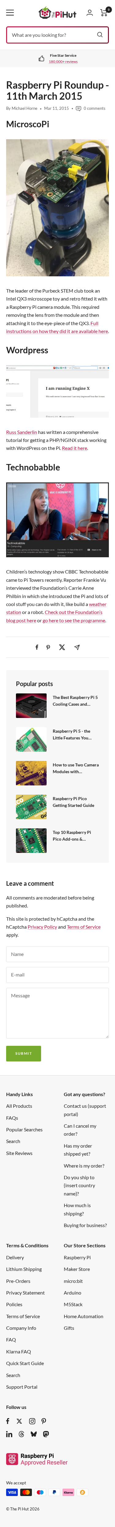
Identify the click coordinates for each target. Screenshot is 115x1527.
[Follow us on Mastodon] (46, 1434)
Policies (14, 1304)
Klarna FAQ (18, 1351)
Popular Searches (24, 1129)
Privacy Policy (42, 927)
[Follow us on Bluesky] (34, 1434)
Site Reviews (19, 1153)
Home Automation (83, 1316)
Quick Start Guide (25, 1363)
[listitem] (37, 647)
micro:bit (73, 1281)
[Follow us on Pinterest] (43, 1421)
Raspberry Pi (77, 1257)
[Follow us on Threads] (21, 1434)
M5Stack (73, 1304)
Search (13, 1141)
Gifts (69, 1328)
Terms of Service (84, 927)
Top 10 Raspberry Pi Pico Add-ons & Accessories (72, 836)
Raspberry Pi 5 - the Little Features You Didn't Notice (71, 734)
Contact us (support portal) (85, 1110)
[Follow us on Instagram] (32, 1421)
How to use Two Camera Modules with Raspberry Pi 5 (76, 768)
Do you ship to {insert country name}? (79, 1185)
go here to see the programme (74, 620)
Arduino (72, 1292)
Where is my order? (84, 1165)
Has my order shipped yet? (78, 1150)
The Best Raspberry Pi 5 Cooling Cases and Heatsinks (75, 701)
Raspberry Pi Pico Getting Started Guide (73, 802)
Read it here (74, 448)
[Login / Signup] (89, 13)
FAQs (12, 1118)
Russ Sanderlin (21, 432)
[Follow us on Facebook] (8, 1421)
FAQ (11, 1339)
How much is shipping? (77, 1209)
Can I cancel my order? (80, 1130)
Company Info (21, 1328)
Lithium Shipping (24, 1269)
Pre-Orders (18, 1281)
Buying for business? (85, 1225)
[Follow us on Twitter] (19, 1421)
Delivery (15, 1257)
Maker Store (77, 1269)
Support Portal (21, 1387)
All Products (19, 1106)
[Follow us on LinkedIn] (9, 1434)
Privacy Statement (25, 1292)
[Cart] (104, 13)
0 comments (94, 108)
